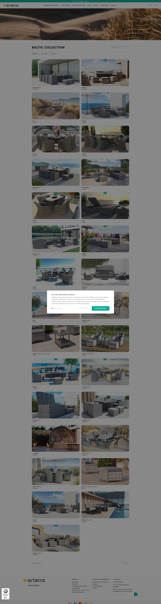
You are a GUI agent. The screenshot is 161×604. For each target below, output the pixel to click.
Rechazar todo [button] (83, 308)
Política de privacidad (83, 303)
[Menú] (8, 589)
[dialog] (80, 302)
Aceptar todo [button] (100, 308)
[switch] (5, 598)
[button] (57, 308)
